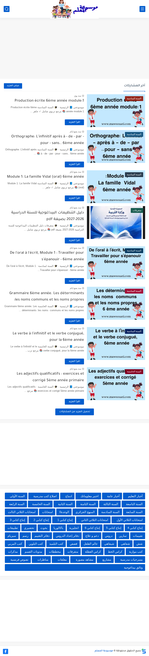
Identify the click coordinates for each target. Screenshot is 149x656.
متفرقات (73, 551)
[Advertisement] (74, 49)
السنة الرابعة (16, 504)
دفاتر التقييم (42, 535)
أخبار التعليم (135, 496)
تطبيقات (13, 527)
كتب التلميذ (56, 543)
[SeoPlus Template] (143, 651)
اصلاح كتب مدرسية (45, 496)
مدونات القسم (33, 551)
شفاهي (125, 543)
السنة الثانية (65, 504)
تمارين (123, 535)
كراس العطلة (93, 551)
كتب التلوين (36, 543)
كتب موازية (136, 551)
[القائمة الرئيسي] (142, 9)
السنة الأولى (17, 496)
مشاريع (106, 559)
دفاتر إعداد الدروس (67, 535)
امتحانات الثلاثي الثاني (94, 520)
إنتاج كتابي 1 (65, 520)
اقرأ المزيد (74, 122)
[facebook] (5, 651)
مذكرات (13, 551)
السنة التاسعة (134, 504)
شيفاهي (109, 543)
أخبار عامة (113, 496)
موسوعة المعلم (104, 651)
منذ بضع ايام (75, 131)
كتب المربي (15, 543)
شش (139, 543)
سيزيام (12, 535)
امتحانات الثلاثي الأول (130, 520)
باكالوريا (58, 527)
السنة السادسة (110, 512)
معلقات (62, 559)
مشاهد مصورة (84, 559)
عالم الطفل (91, 543)
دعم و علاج (92, 535)
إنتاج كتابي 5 (113, 527)
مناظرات (42, 559)
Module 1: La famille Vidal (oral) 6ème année (45, 177)
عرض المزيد (13, 86)
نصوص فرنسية (19, 559)
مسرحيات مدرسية (131, 559)
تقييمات (138, 535)
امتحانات (47, 512)
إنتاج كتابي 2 (41, 520)
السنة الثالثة (110, 504)
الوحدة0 (64, 512)
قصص (73, 543)
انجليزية (74, 527)
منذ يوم (77, 95)
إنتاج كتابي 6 (92, 527)
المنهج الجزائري (85, 512)
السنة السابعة (134, 512)
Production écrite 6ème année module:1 (49, 101)
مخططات (55, 551)
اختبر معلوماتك (90, 496)
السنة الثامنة (88, 504)
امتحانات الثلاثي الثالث (22, 512)
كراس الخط (115, 551)
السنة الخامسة (41, 504)
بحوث (43, 527)
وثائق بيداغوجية (133, 567)
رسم (25, 535)
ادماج (68, 496)
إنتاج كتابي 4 (135, 527)
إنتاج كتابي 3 (17, 520)
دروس (109, 535)
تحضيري (29, 527)
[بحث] (7, 9)
